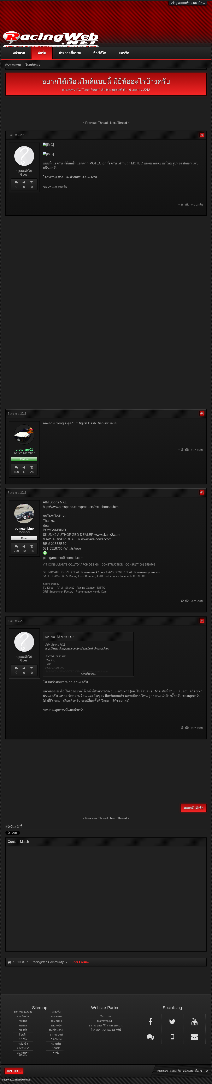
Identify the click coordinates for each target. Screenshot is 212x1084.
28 (32, 472)
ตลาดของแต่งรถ (23, 1011)
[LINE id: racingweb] (150, 1036)
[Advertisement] (106, 248)
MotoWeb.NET (106, 1021)
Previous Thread (96, 122)
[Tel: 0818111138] (172, 1036)
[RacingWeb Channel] (194, 1021)
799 (16, 551)
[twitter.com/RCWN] (172, 1021)
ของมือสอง (23, 1016)
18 (32, 551)
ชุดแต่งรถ (56, 1016)
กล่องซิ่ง (23, 1043)
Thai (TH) (12, 1070)
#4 (201, 620)
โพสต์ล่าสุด (33, 65)
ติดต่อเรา (162, 1070)
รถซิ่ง (56, 1052)
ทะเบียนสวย (56, 1030)
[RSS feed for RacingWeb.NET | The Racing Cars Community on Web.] (207, 1066)
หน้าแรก (19, 53)
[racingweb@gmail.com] (194, 1036)
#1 (201, 134)
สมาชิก (124, 53)
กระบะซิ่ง (56, 1039)
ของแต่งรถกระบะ (23, 1054)
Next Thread (118, 122)
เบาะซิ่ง (56, 1011)
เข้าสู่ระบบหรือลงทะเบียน (188, 3)
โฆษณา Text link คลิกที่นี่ (106, 1030)
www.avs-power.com (96, 539)
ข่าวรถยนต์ (56, 1034)
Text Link (105, 1016)
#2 (201, 413)
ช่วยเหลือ (175, 1070)
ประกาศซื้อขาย (70, 53)
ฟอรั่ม (42, 53)
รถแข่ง (56, 1048)
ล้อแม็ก (23, 1034)
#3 (201, 492)
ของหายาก (23, 1048)
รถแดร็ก (56, 1043)
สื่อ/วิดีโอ (99, 53)
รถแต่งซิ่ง (56, 1025)
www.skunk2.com (107, 534)
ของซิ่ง (23, 1030)
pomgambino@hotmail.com (63, 558)
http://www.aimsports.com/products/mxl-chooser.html (81, 507)
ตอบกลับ (197, 204)
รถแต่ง (23, 1021)
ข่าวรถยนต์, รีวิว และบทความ (106, 1025)
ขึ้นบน (198, 1070)
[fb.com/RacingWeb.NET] (150, 1021)
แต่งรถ (23, 1025)
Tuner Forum (90, 89)
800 (16, 472)
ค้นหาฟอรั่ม (13, 65)
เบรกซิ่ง (23, 1039)
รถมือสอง (56, 1021)
